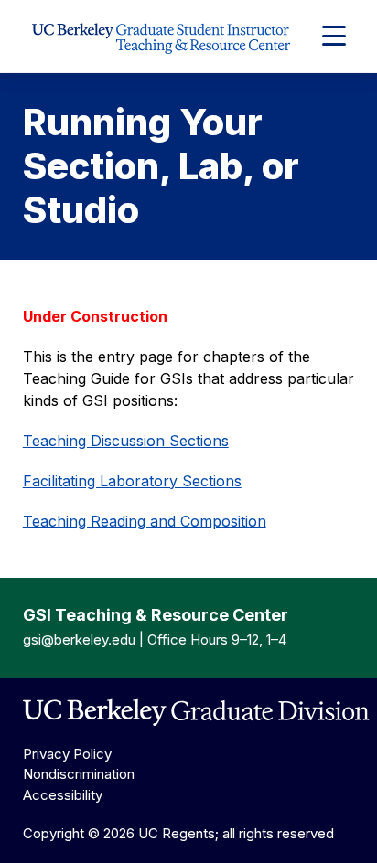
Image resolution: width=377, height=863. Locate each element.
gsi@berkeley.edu (79, 639)
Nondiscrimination (79, 774)
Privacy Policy (67, 753)
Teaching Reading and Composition (144, 521)
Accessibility (62, 795)
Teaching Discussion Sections (126, 441)
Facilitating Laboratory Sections (132, 481)
